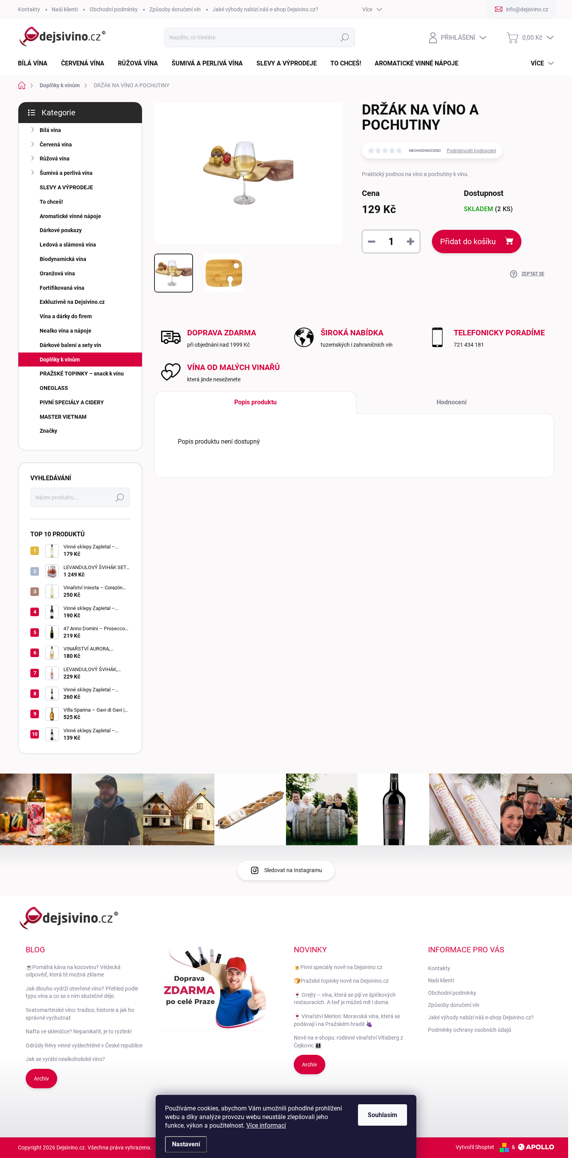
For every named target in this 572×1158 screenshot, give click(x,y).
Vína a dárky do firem (66, 316)
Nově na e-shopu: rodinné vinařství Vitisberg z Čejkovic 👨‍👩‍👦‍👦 (348, 1042)
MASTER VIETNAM (63, 417)
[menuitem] (35, 63)
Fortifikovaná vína (62, 288)
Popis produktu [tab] (255, 402)
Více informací (266, 1125)
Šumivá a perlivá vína (66, 173)
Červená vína (56, 144)
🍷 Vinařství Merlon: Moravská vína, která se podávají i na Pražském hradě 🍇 (347, 1020)
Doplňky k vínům (60, 359)
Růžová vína (55, 158)
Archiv (41, 1078)
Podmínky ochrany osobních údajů (469, 1030)
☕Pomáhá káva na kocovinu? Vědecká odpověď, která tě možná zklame (73, 971)
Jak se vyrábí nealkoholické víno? (65, 1059)
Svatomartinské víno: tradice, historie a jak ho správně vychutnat (80, 1014)
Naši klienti (65, 9)
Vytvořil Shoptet (475, 1147)
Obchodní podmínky (113, 9)
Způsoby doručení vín (175, 9)
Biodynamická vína (63, 259)
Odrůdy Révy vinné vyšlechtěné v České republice (84, 1045)
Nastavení (186, 1144)
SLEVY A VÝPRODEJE (66, 187)
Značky (48, 431)
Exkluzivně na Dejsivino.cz (72, 302)
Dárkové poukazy (61, 230)
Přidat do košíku (468, 241)
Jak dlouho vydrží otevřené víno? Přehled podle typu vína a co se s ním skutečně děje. (82, 992)
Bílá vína (50, 130)
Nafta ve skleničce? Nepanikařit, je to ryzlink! (79, 1031)
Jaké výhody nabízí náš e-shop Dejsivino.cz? (265, 9)
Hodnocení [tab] (452, 402)
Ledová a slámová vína (68, 244)
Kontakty (29, 9)
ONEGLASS (54, 388)
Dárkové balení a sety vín (70, 345)
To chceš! (51, 202)
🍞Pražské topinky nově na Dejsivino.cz (341, 981)
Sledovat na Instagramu (293, 870)
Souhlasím (382, 1115)
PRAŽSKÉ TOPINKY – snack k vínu (82, 373)
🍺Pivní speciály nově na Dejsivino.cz (338, 967)
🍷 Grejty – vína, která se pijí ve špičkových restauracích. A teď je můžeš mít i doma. (345, 999)
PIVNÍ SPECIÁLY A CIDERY (72, 402)
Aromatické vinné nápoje (70, 216)
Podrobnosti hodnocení (471, 150)
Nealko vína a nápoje (65, 331)
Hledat (345, 37)
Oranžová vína (57, 273)
